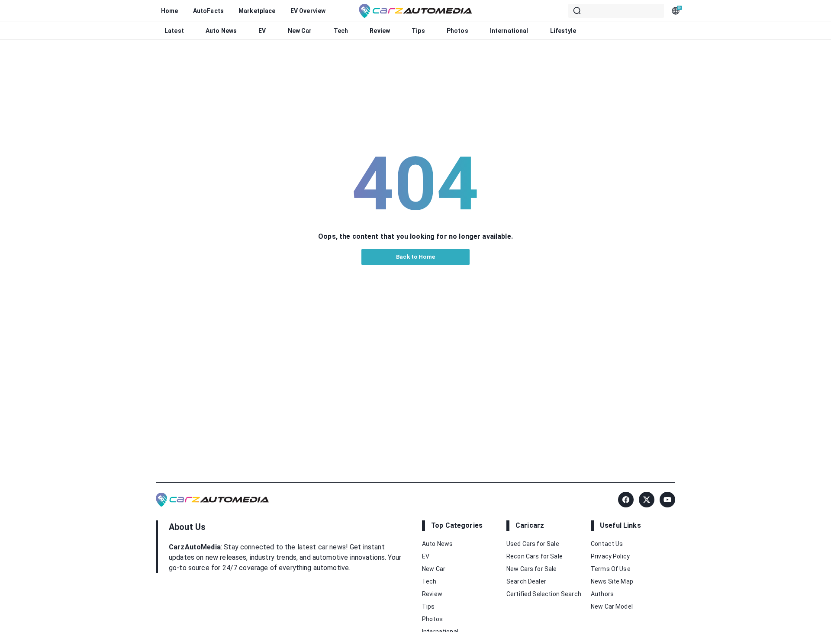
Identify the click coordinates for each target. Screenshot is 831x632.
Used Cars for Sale (532, 543)
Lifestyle (563, 30)
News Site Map (612, 581)
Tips (418, 30)
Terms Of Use (611, 568)
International (509, 30)
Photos (457, 30)
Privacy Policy (610, 556)
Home (169, 10)
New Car (300, 30)
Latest (174, 30)
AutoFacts (208, 10)
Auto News (221, 30)
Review (380, 30)
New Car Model (612, 606)
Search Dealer (526, 581)
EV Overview (308, 10)
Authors (602, 593)
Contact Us (607, 543)
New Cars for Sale (531, 568)
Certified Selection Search (543, 593)
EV (262, 30)
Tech (341, 30)
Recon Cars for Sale (534, 556)
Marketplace (257, 10)
